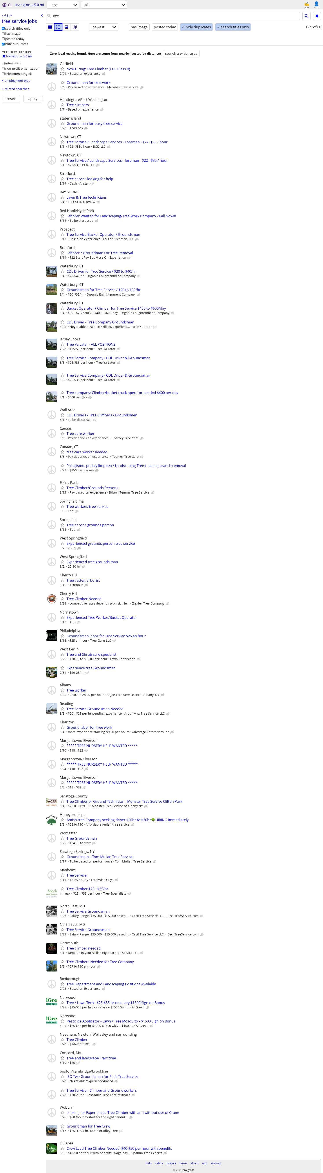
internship (13, 63)
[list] (50, 27)
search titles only (17, 28)
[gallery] (66, 27)
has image (12, 33)
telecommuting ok (18, 74)
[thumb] (58, 27)
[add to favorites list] (62, 68)
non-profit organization (22, 68)
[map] (75, 27)
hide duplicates (16, 44)
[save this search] (317, 16)
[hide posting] (104, 74)
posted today (14, 39)
